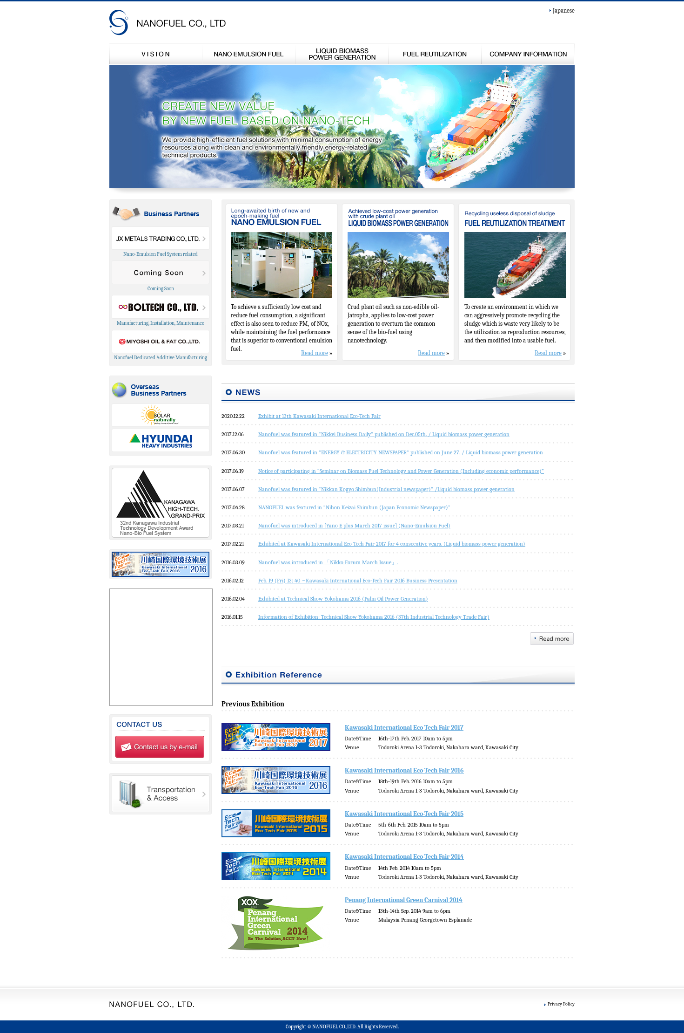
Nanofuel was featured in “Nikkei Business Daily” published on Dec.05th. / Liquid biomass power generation (384, 434)
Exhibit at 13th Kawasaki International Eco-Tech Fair (319, 416)
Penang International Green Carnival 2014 (404, 900)
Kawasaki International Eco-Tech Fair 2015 (404, 814)
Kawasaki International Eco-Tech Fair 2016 (404, 770)
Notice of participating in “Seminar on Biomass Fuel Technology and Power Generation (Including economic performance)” (401, 471)
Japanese (564, 10)
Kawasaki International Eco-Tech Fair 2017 (404, 728)
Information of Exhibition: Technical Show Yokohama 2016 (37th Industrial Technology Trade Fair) (374, 617)
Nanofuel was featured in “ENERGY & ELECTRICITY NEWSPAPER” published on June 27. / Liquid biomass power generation (400, 452)
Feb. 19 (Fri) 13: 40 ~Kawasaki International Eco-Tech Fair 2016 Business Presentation (357, 580)
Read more (314, 352)
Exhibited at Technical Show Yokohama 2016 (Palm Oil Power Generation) (343, 598)
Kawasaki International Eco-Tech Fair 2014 (404, 857)
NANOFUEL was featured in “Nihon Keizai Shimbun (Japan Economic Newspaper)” (354, 507)
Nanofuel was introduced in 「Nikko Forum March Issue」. (328, 562)
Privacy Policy (561, 1003)
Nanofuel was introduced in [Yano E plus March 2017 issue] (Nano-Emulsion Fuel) (354, 525)
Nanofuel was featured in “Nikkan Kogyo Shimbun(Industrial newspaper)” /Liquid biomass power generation (386, 489)
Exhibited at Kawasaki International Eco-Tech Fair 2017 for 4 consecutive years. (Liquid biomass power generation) (391, 543)
